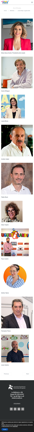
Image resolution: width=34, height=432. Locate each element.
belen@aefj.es (17, 398)
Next (27, 374)
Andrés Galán (5, 159)
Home (5, 10)
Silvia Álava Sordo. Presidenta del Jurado (13, 53)
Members (12, 10)
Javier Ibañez (5, 365)
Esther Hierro (5, 293)
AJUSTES (15, 426)
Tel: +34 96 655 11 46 (17, 396)
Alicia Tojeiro (5, 225)
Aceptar (4, 429)
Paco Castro (4, 259)
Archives (17, 8)
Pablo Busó (4, 197)
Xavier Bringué (5, 91)
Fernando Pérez (6, 331)
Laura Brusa (4, 121)
